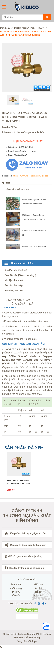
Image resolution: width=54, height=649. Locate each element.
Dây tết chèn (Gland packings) (20, 275)
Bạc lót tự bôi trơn (14, 290)
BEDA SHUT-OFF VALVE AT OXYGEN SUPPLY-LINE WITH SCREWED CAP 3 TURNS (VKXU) (19, 482)
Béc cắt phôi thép (13, 285)
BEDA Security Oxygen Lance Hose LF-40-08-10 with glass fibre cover (34, 217)
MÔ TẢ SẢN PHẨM (19, 300)
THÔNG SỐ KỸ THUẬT (21, 303)
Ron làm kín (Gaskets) (16, 270)
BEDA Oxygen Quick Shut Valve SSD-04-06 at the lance (34, 248)
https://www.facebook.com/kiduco (30, 175)
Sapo (34, 641)
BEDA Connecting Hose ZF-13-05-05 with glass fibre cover (34, 201)
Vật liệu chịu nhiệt (14, 280)
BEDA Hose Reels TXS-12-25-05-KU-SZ (35, 233)
